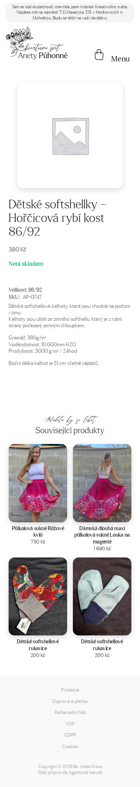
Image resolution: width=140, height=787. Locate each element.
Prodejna (70, 689)
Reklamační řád (70, 712)
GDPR (70, 735)
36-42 (111, 514)
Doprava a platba (70, 701)
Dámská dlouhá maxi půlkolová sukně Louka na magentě (102, 535)
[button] (120, 59)
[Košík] (99, 55)
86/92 (35, 289)
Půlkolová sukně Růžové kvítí (38, 531)
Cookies (70, 746)
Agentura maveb (86, 772)
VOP (70, 724)
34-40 (47, 514)
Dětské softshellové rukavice (38, 645)
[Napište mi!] (36, 43)
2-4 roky (47, 628)
